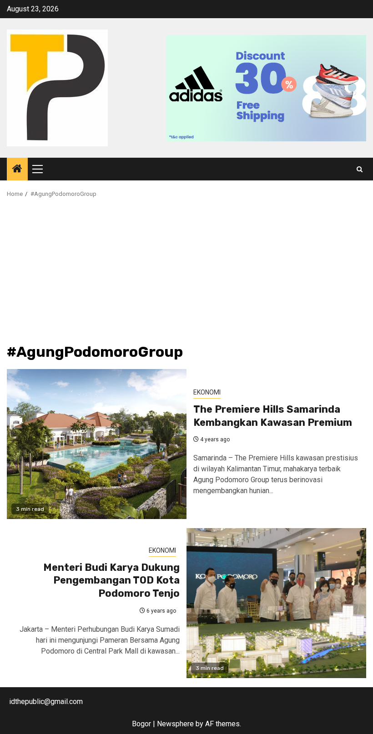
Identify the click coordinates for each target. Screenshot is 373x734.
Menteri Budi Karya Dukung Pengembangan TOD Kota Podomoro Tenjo (111, 580)
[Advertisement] (186, 276)
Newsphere (175, 723)
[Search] (359, 169)
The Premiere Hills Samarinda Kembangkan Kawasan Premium (272, 416)
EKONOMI (207, 392)
